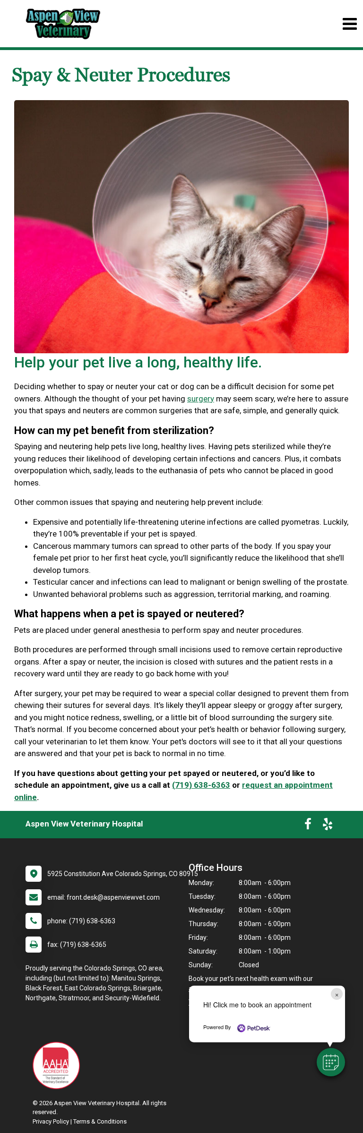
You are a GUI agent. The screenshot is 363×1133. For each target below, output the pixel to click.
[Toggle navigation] (349, 24)
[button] (331, 1062)
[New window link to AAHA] (59, 1065)
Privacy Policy (51, 1121)
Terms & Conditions (100, 1121)
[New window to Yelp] (327, 826)
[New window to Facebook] (308, 826)
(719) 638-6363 (201, 785)
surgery (200, 398)
